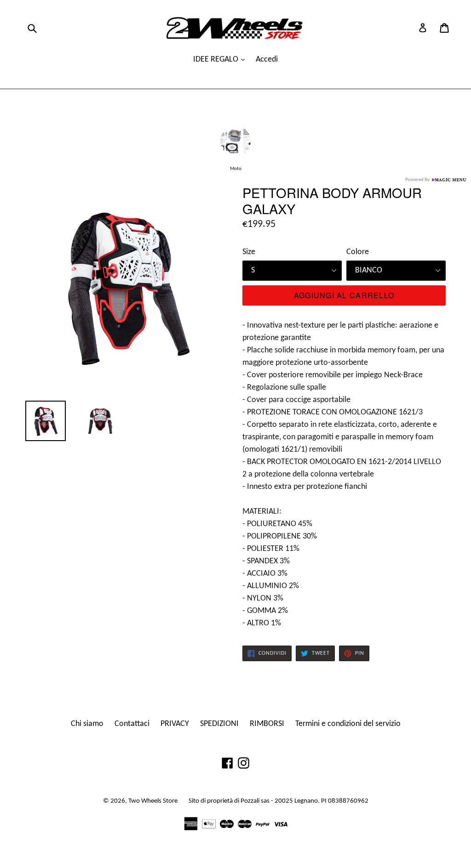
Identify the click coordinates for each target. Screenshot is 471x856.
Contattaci (132, 724)
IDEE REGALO (216, 59)
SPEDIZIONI (219, 724)
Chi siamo (87, 724)
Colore (357, 252)
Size (248, 252)
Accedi (267, 59)
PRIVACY (175, 724)
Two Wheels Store (153, 801)
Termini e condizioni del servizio (348, 724)
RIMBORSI (267, 724)
